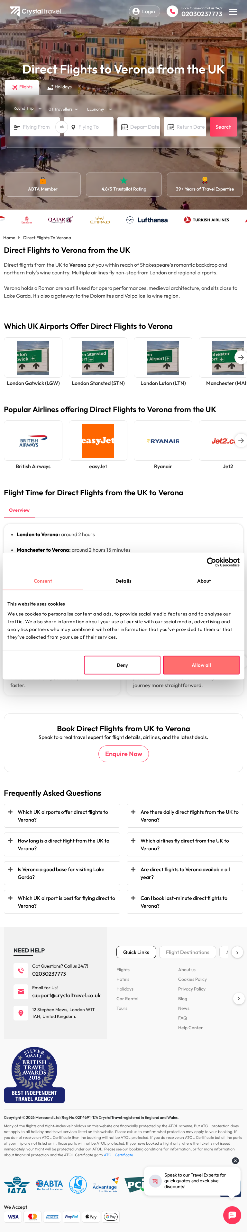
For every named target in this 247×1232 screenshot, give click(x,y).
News (183, 1008)
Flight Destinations (187, 952)
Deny (122, 665)
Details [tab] (123, 580)
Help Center (190, 1027)
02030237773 (201, 14)
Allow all (201, 665)
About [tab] (204, 580)
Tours (121, 1008)
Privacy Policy (192, 989)
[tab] (19, 511)
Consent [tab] (43, 580)
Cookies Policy (192, 979)
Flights (123, 969)
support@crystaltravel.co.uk (66, 995)
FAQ (182, 1018)
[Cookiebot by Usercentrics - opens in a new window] (211, 562)
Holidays (124, 989)
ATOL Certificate (118, 1154)
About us (187, 969)
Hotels (122, 979)
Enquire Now (123, 754)
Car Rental (127, 998)
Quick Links (136, 952)
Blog (182, 998)
